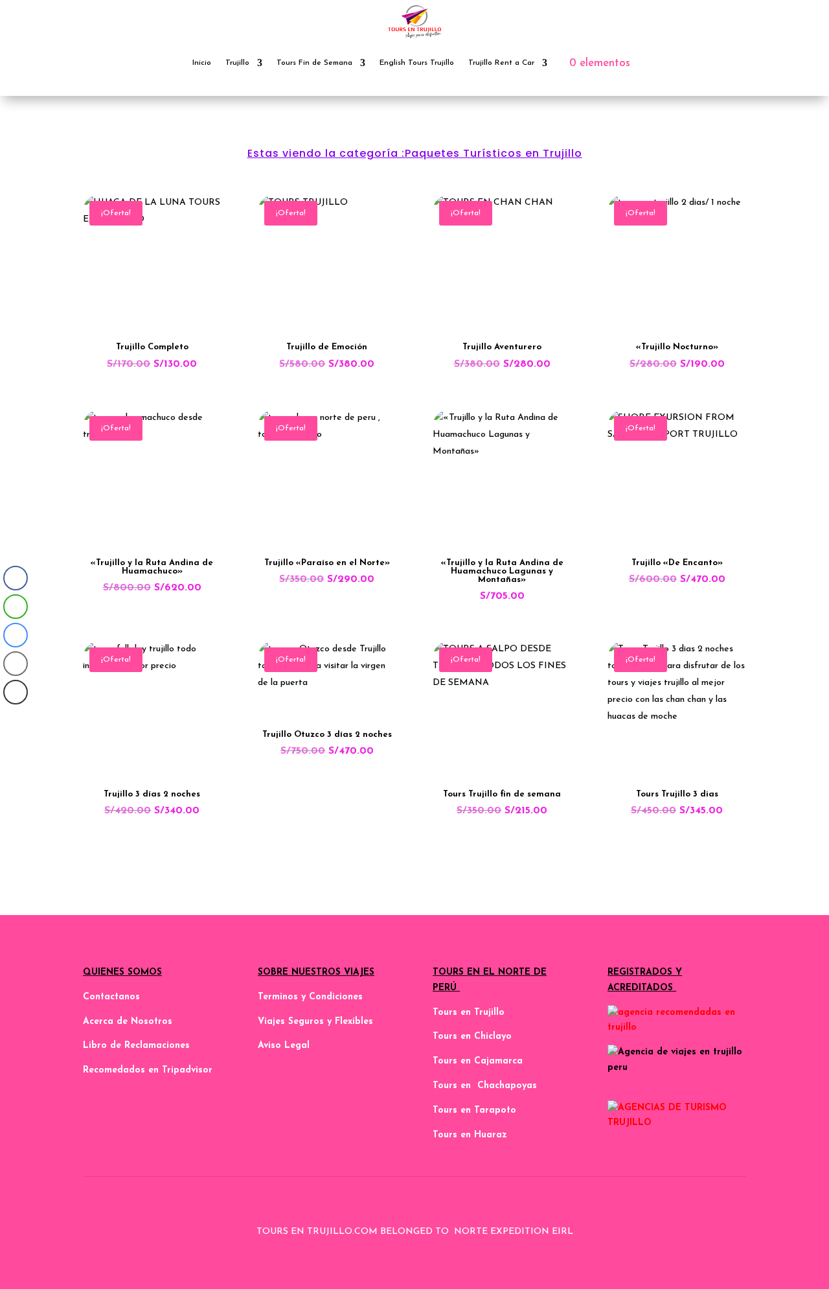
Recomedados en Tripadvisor (147, 1070)
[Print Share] (15, 692)
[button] (15, 718)
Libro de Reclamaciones (136, 1046)
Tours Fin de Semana (314, 63)
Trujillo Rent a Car (501, 63)
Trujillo (237, 63)
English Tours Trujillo (417, 63)
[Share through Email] (15, 663)
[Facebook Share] (15, 578)
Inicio (201, 63)
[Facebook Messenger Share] (15, 635)
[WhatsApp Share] (15, 606)
